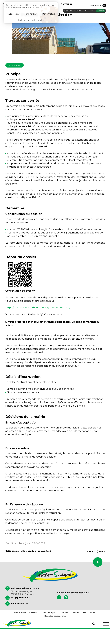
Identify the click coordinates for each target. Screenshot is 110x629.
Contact (33, 613)
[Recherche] (94, 624)
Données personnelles (55, 616)
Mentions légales (49, 613)
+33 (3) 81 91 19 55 (20, 597)
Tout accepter (13, 14)
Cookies (75, 613)
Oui (91, 551)
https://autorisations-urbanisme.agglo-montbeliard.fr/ (38, 307)
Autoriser (101, 11)
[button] (98, 5)
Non (101, 551)
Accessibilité (89, 613)
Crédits (64, 613)
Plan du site (20, 613)
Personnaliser (48, 14)
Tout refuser (30, 14)
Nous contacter (19, 603)
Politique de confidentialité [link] (31, 20)
